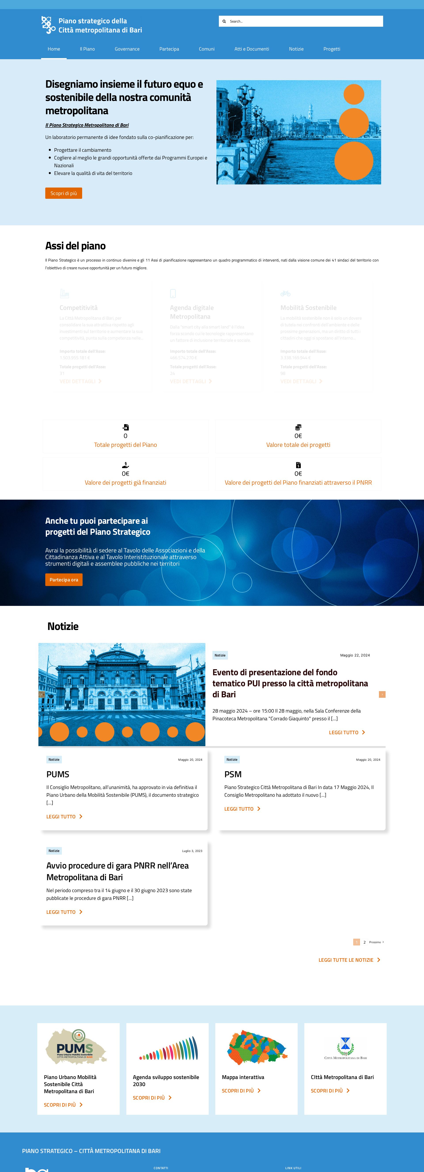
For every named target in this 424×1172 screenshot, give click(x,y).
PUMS (57, 774)
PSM (233, 774)
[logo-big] (91, 18)
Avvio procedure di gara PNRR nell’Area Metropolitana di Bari (117, 871)
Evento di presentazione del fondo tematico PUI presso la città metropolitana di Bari (290, 683)
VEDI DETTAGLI (189, 382)
